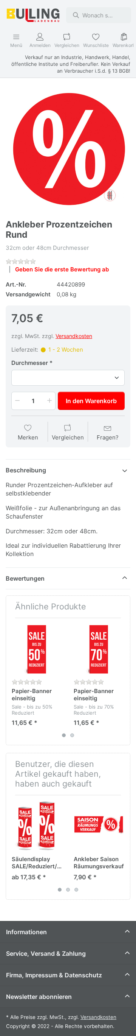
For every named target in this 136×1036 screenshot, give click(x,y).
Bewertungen (25, 578)
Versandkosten (74, 336)
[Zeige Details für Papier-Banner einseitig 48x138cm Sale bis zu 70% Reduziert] (99, 649)
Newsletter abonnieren (39, 996)
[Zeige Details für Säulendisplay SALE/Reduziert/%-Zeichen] (37, 826)
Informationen (26, 932)
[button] (17, 401)
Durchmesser (29, 362)
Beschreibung (26, 470)
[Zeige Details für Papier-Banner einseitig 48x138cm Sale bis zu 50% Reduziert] (37, 649)
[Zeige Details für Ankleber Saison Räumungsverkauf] (99, 826)
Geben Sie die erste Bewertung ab (62, 269)
